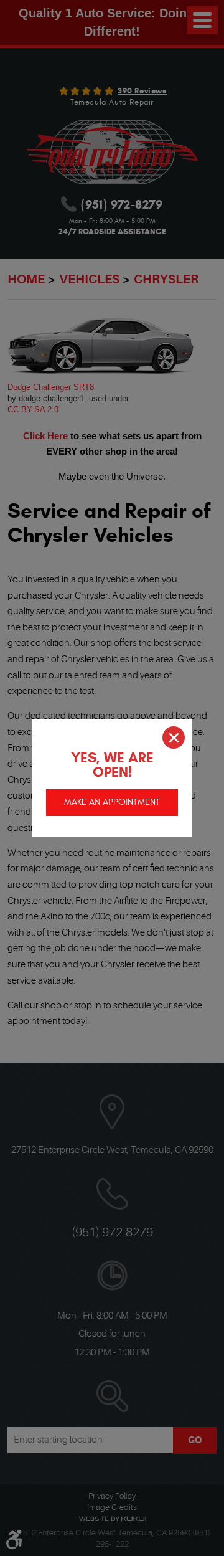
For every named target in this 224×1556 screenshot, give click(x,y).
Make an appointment (112, 802)
